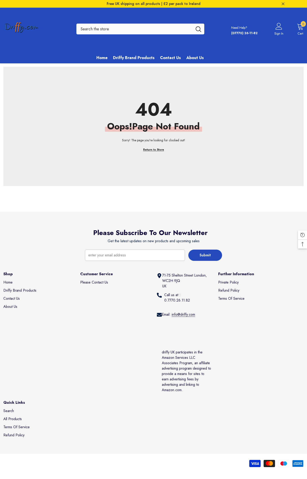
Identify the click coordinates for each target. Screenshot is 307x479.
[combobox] (134, 29)
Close (283, 4)
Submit (205, 255)
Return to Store (153, 150)
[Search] (140, 29)
